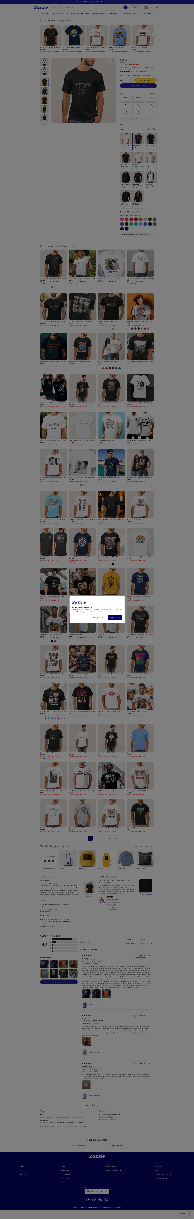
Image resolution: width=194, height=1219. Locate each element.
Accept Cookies (114, 618)
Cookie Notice (96, 610)
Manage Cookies (99, 618)
